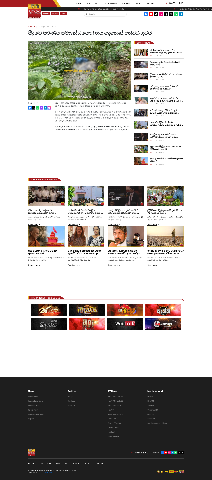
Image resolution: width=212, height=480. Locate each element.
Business (126, 3)
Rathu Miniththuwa (115, 414)
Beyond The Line (114, 423)
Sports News (33, 410)
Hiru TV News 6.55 (115, 396)
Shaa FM (151, 419)
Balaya (70, 396)
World (97, 3)
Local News (33, 396)
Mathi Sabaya (113, 436)
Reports (31, 419)
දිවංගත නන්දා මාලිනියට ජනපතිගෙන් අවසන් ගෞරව (102, 9)
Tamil (63, 14)
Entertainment (111, 3)
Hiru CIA (111, 410)
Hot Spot (111, 432)
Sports (137, 3)
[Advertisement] (106, 354)
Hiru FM (150, 401)
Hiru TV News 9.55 (115, 401)
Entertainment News (36, 414)
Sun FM (150, 405)
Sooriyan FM (152, 410)
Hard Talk (72, 405)
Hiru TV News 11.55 (115, 405)
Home (78, 3)
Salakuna (71, 401)
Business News (34, 405)
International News (35, 401)
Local (87, 3)
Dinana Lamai (113, 427)
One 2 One (112, 419)
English (55, 14)
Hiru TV (150, 396)
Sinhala (46, 14)
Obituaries (149, 3)
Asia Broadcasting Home (157, 423)
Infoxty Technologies (45, 472)
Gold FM (150, 414)
